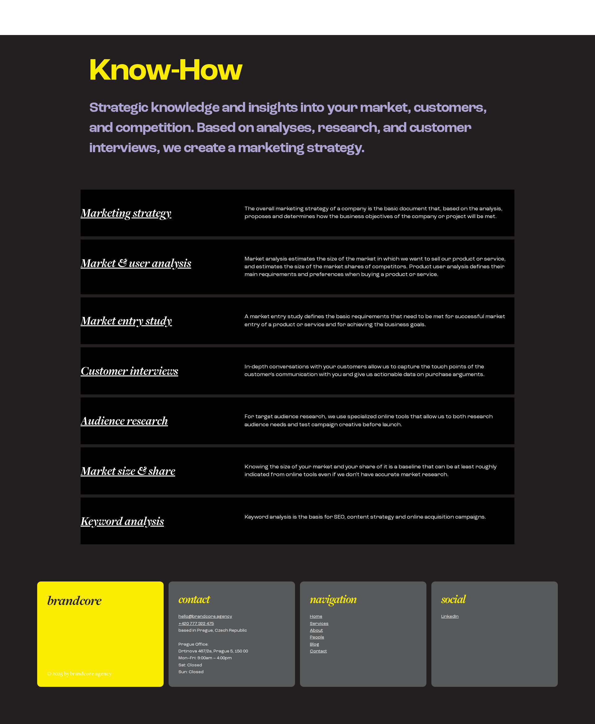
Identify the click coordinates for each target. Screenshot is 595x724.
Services (319, 623)
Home (316, 616)
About (316, 630)
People (317, 637)
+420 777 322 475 (196, 623)
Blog (314, 644)
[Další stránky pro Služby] (467, 20)
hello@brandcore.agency (205, 616)
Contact (318, 651)
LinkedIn (450, 616)
